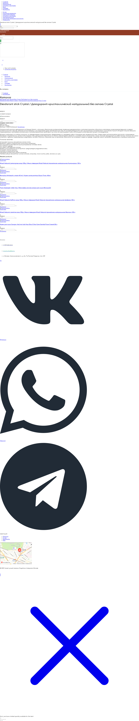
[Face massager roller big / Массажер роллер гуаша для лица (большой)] (5, 183)
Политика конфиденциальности (13, 18)
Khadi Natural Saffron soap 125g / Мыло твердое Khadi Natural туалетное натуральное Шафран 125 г (37, 200)
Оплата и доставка (9, 5)
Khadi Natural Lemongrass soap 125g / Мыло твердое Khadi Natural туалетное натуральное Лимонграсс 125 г (40, 163)
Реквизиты (6, 20)
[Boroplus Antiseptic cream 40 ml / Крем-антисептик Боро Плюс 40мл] (5, 171)
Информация (7, 4)
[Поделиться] (3, 719)
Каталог (5, 3)
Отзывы (5, 8)
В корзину (3, 123)
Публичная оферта (9, 14)
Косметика (6, 94)
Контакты (6, 9)
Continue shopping (10, 69)
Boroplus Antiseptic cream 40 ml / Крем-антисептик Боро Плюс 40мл (25, 175)
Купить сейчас (9, 123)
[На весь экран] (2, 719)
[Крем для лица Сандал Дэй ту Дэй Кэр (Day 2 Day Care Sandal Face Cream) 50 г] (5, 220)
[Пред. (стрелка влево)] (0, 720)
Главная (5, 1)
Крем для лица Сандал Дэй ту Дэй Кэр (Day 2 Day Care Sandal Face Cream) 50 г (28, 224)
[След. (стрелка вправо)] (2, 720)
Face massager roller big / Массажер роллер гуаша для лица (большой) (25, 188)
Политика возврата (9, 13)
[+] (15, 181)
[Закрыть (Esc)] (5, 719)
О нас (5, 12)
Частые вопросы (8, 17)
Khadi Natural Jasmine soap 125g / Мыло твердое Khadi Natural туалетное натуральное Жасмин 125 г (37, 212)
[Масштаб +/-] (0, 719)
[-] (0, 181)
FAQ (4, 540)
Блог (4, 7)
